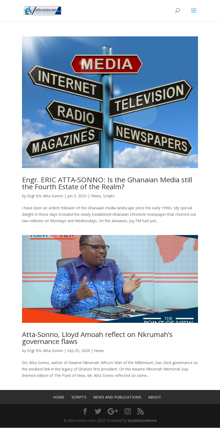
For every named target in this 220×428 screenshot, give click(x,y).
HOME (58, 397)
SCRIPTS (78, 397)
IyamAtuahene (142, 420)
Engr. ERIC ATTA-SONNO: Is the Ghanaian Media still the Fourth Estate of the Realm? (107, 183)
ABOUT (154, 397)
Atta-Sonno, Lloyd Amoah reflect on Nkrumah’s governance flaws (97, 337)
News (96, 195)
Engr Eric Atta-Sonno (45, 195)
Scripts (109, 195)
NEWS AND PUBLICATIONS (117, 397)
